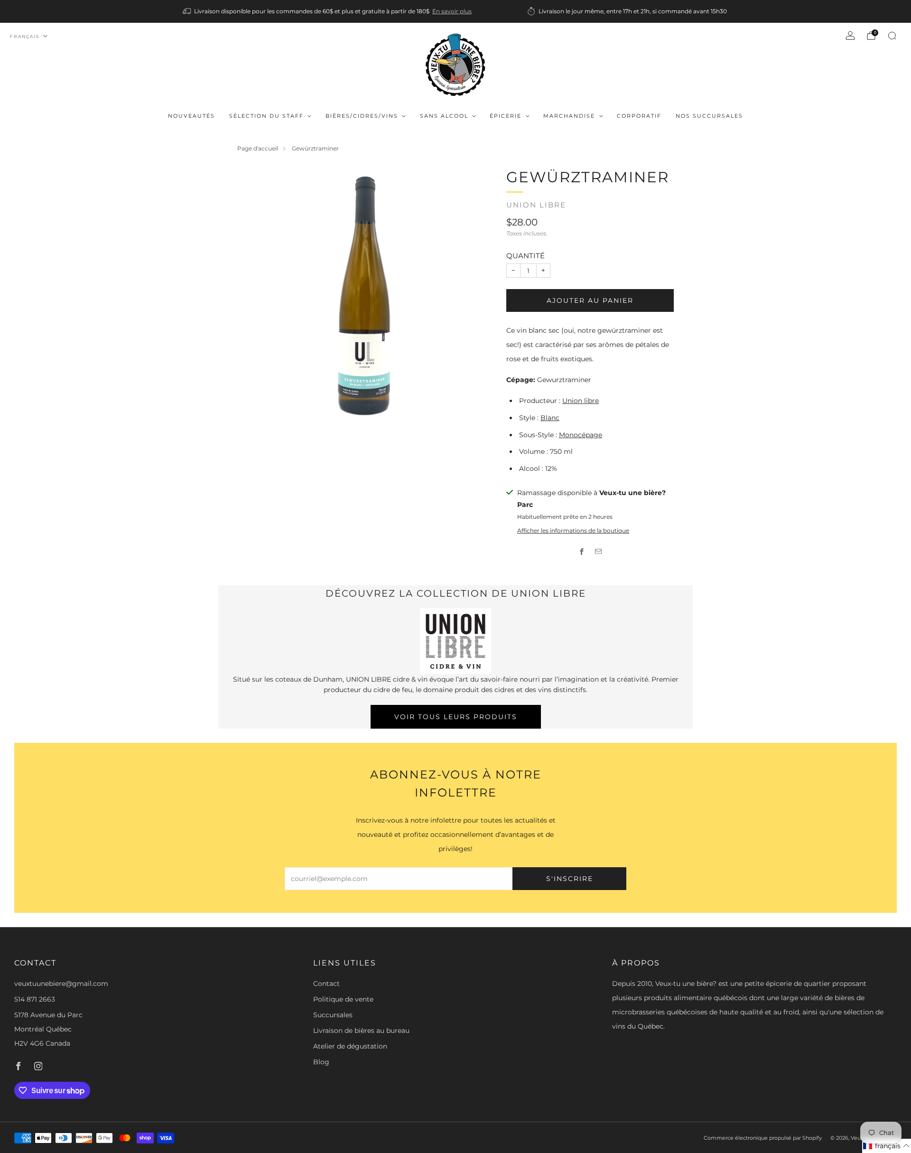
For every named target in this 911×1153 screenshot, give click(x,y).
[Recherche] (892, 35)
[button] (886, 1146)
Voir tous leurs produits (455, 716)
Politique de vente (343, 999)
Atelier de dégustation (350, 1046)
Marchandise (569, 115)
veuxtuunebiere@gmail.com (61, 983)
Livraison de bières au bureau (361, 1030)
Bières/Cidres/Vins (361, 115)
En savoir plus (452, 11)
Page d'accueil (257, 148)
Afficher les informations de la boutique (573, 530)
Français (25, 36)
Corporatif (639, 115)
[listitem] (328, 11)
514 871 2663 (34, 999)
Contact (326, 983)
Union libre (536, 205)
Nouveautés (191, 115)
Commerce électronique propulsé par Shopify (763, 1137)
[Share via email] (599, 551)
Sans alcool (444, 115)
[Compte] (850, 35)
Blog (321, 1062)
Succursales (333, 1015)
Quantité (525, 255)
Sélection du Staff (266, 115)
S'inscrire (569, 878)
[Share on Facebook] (582, 551)
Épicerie (505, 115)
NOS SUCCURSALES (709, 115)
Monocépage (580, 435)
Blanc (549, 417)
